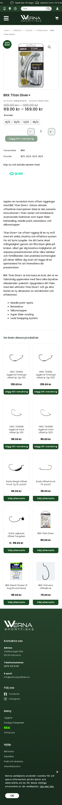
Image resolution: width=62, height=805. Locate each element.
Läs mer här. (47, 786)
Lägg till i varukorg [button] (16, 391)
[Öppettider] (16, 9)
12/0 (34, 156)
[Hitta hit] (11, 9)
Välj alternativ (16, 498)
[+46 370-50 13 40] (6, 9)
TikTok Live (9, 732)
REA (7, 727)
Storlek (8, 115)
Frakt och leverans (13, 761)
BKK (23, 150)
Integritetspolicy (12, 766)
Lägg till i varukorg (21, 138)
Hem (6, 30)
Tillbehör (17, 30)
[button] (49, 47)
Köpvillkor (9, 756)
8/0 (23, 156)
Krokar (29, 30)
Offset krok (42, 30)
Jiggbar (8, 717)
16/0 (40, 156)
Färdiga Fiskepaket (14, 722)
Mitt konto (9, 751)
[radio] (7, 122)
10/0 (28, 156)
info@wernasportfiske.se (16, 677)
